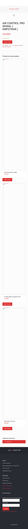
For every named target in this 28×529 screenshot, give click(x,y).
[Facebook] (10, 526)
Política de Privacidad (7, 485)
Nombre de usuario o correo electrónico (12, 497)
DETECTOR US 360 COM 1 (9, 421)
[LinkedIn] (16, 526)
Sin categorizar (16, 45)
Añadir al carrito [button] (7, 179)
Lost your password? (12, 511)
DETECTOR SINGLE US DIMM (10, 172)
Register (4, 511)
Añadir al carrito (7, 42)
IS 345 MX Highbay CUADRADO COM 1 (12, 296)
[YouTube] (14, 526)
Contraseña (5, 502)
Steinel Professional (6, 46)
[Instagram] (18, 526)
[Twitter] (12, 526)
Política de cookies (6, 488)
